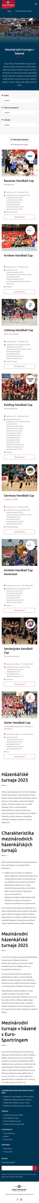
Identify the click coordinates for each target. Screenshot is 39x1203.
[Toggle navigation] (35, 3)
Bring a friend (8, 1139)
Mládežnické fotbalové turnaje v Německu (17, 1099)
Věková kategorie (11, 107)
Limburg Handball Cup (18, 330)
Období (7, 120)
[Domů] (8, 4)
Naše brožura (7, 1148)
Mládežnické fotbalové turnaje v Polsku (16, 1103)
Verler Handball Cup (17, 722)
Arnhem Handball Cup (18, 255)
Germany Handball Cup (19, 495)
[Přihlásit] (35, 1168)
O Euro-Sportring (9, 1133)
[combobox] (19, 112)
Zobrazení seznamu (21, 139)
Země (6, 95)
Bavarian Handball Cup (19, 180)
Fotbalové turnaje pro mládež (13, 1115)
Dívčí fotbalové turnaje (11, 1118)
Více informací (19, 217)
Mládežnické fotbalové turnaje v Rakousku (17, 1106)
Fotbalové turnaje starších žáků (13, 1124)
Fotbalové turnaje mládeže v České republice (18, 1096)
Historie (6, 1136)
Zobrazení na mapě (20, 144)
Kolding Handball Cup (18, 404)
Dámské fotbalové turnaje (12, 1121)
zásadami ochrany (24, 1174)
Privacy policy (7, 1152)
